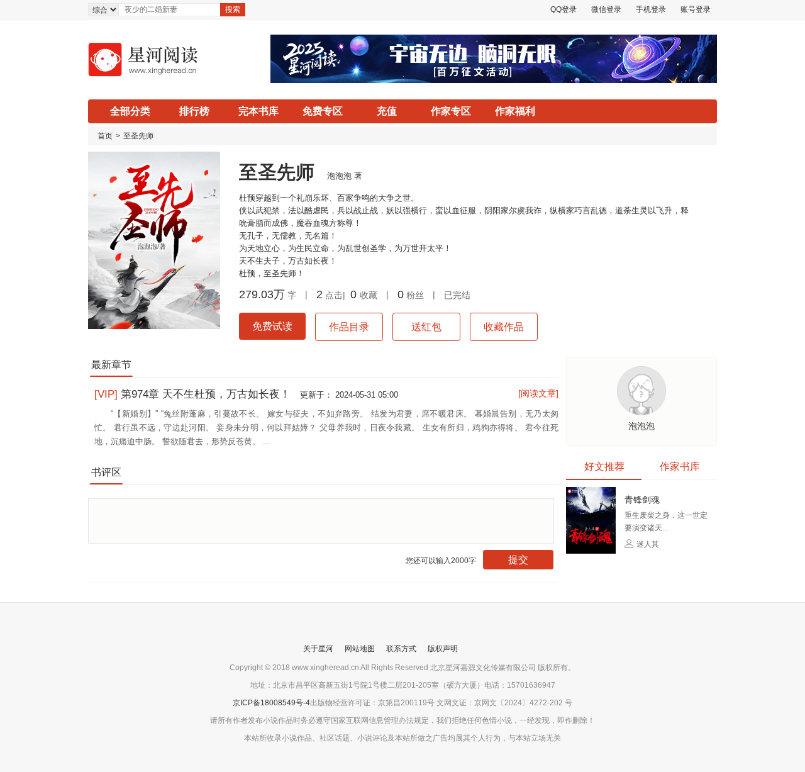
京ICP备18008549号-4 (271, 702)
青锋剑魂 (642, 500)
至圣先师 (138, 135)
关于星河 (318, 648)
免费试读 (272, 326)
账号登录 (695, 9)
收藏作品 (504, 327)
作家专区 (451, 111)
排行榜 (194, 111)
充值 (387, 111)
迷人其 (647, 544)
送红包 (426, 327)
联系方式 (401, 648)
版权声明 (443, 648)
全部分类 (130, 111)
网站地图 (360, 648)
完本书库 (258, 111)
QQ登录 (563, 9)
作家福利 (515, 111)
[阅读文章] (538, 393)
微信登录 (606, 9)
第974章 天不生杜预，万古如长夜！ (194, 394)
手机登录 (651, 9)
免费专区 (323, 111)
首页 (105, 135)
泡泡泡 (339, 176)
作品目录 (349, 327)
